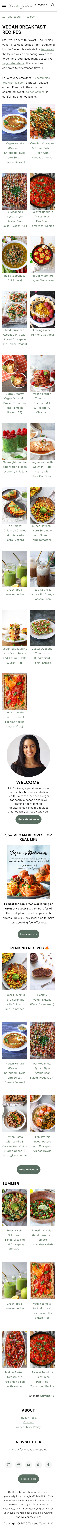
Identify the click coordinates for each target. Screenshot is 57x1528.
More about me (27, 819)
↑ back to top (28, 1478)
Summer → (47, 1395)
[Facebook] (48, 1464)
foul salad (47, 49)
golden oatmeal (35, 91)
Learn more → (28, 934)
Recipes (30, 16)
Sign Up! (13, 1449)
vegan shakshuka (13, 63)
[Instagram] (8, 1464)
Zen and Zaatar (12, 16)
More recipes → (28, 1169)
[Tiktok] (38, 1464)
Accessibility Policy (28, 1427)
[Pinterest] (18, 1464)
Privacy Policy (29, 1417)
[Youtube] (28, 1464)
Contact (28, 1422)
